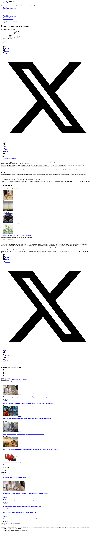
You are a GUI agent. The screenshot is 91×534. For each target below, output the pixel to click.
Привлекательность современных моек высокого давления (14, 379)
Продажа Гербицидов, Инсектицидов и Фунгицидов (15, 9)
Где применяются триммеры (9, 158)
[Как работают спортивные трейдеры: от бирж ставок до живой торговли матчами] (10, 416)
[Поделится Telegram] (3, 374)
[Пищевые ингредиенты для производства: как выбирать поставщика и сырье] (10, 394)
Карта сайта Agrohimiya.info (9, 8)
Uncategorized (6, 474)
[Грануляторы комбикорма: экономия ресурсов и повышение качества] (10, 431)
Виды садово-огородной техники (8, 381)
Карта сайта (6, 2)
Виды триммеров (7, 159)
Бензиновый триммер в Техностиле (9, 169)
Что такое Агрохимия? (8, 11)
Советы (7, 22)
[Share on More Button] (4, 144)
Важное (5, 497)
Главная (6, 7)
